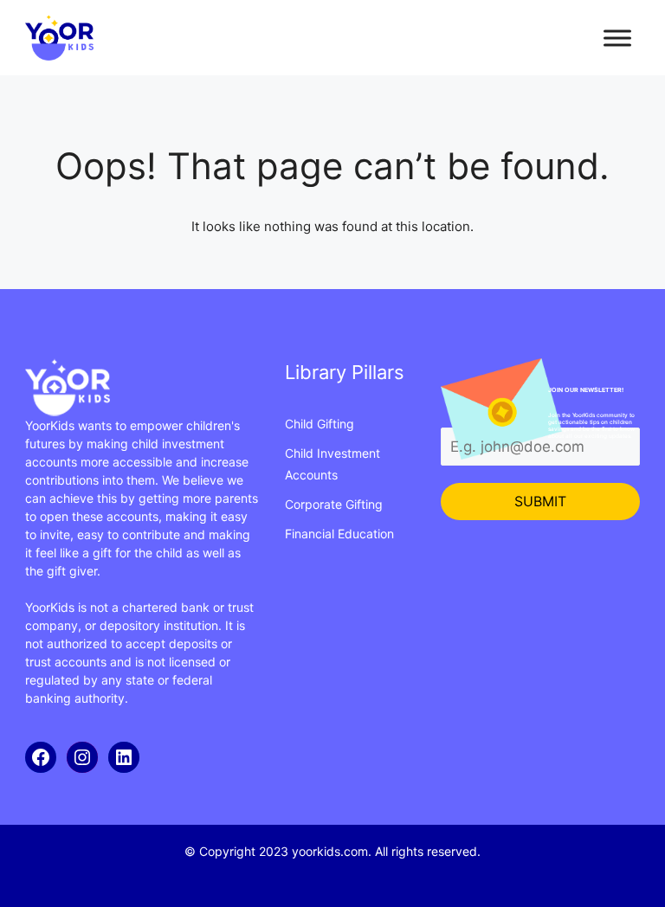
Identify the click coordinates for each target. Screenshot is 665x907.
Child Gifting (319, 423)
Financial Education (339, 533)
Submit (540, 501)
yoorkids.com (330, 851)
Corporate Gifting (334, 504)
